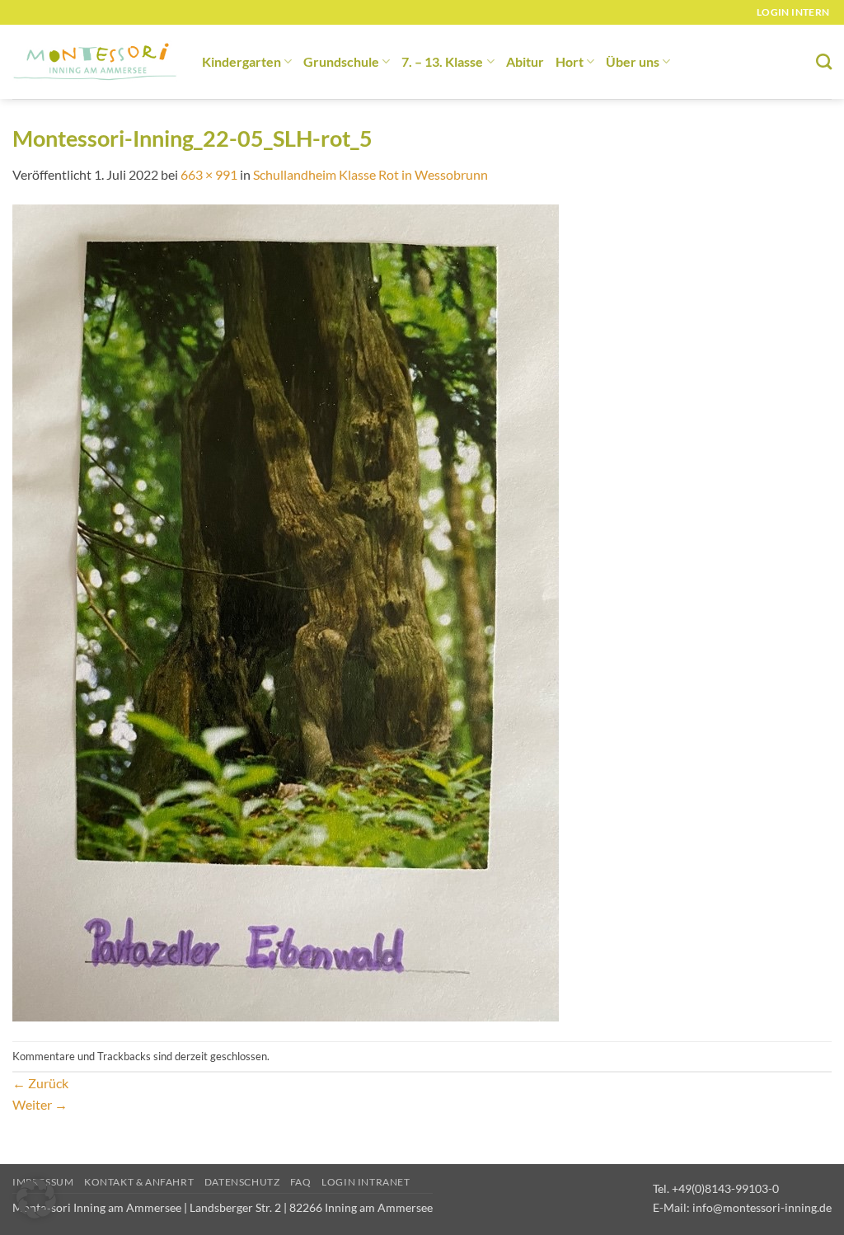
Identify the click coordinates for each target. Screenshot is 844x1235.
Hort (570, 61)
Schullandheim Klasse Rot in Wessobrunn (370, 174)
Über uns (632, 61)
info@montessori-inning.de (762, 1207)
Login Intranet (365, 1182)
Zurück (40, 1083)
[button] (36, 1198)
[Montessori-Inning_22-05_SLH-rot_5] (285, 611)
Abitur (525, 61)
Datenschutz (242, 1182)
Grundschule (341, 61)
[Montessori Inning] (94, 62)
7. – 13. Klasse (442, 61)
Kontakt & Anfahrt (139, 1182)
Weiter (40, 1104)
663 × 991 (209, 174)
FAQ (301, 1182)
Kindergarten (241, 61)
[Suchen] (824, 61)
